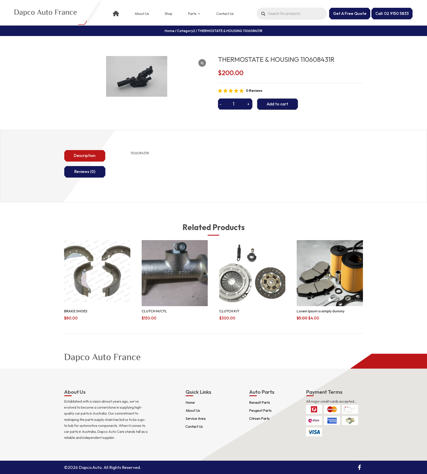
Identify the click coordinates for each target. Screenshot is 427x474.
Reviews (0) (84, 171)
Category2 (186, 30)
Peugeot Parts (260, 410)
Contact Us (225, 13)
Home (169, 30)
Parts (192, 13)
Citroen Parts (259, 418)
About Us (142, 13)
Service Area (195, 418)
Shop (168, 13)
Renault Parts (259, 402)
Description (84, 155)
